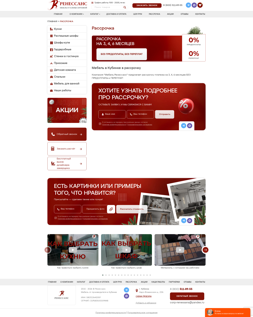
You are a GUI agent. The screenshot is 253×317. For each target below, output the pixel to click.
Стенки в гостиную (66, 56)
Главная (58, 14)
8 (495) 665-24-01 (172, 2)
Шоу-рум (137, 14)
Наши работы (62, 90)
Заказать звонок (147, 5)
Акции (170, 14)
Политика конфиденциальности (111, 313)
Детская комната (65, 70)
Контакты (200, 14)
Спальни (59, 77)
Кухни (58, 29)
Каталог (94, 14)
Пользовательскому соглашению (139, 125)
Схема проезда (144, 296)
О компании (76, 14)
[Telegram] (188, 5)
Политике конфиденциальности (114, 125)
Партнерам (174, 282)
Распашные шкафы (66, 36)
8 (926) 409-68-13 (172, 9)
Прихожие (60, 63)
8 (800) (181, 289)
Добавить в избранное (146, 303)
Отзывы (184, 14)
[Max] (194, 5)
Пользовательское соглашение (142, 313)
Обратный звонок (187, 296)
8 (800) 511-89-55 (172, 5)
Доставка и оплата (116, 14)
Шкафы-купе (62, 42)
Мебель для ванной (66, 83)
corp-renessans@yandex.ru (187, 302)
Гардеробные (62, 49)
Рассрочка (154, 14)
